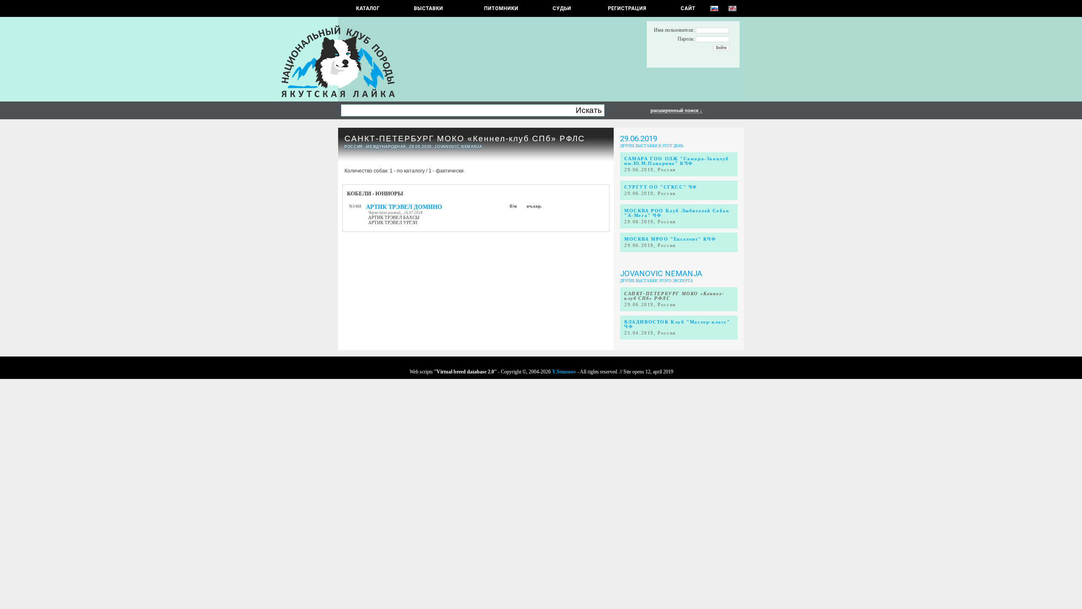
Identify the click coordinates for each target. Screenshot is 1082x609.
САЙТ (687, 8)
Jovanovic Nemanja (661, 273)
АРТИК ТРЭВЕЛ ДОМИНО (404, 207)
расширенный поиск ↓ (676, 110)
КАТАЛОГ (368, 8)
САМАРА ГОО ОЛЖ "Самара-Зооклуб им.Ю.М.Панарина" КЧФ (676, 161)
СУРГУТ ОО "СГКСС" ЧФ (660, 187)
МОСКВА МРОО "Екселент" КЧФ (670, 239)
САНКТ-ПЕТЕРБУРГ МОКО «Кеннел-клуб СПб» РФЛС (464, 138)
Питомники (501, 8)
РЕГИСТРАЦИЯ (627, 8)
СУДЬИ (561, 8)
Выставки (428, 8)
